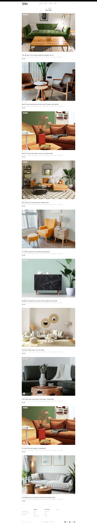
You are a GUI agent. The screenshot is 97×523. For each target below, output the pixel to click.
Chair (22, 102)
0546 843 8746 (26, 511)
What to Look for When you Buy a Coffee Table (37, 153)
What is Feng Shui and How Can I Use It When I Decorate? (40, 104)
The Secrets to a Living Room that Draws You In (37, 55)
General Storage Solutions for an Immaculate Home (39, 301)
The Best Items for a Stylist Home (33, 350)
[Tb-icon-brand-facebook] (56, 509)
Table (26, 53)
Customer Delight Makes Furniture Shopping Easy (39, 497)
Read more (23, 58)
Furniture (23, 53)
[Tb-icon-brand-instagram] (58, 509)
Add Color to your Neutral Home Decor (35, 202)
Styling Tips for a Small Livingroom (34, 448)
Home (46, 8)
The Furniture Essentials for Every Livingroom (38, 399)
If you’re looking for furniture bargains (36, 251)
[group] (48, 130)
